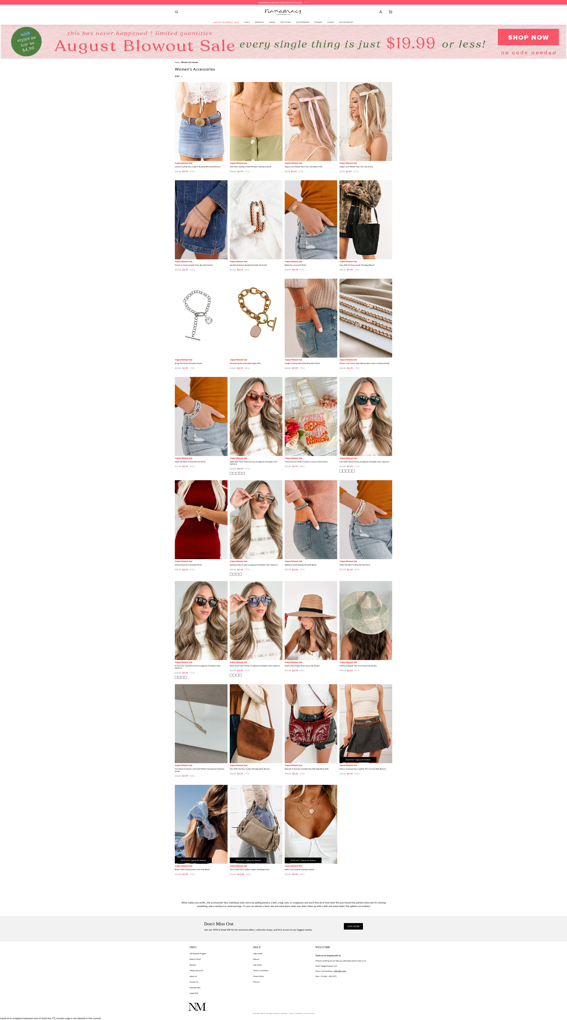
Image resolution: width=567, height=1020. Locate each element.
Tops (247, 22)
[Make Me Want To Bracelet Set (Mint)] (201, 416)
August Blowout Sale (226, 22)
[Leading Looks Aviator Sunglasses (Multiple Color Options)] (256, 519)
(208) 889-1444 (340, 971)
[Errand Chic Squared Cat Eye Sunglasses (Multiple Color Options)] (201, 620)
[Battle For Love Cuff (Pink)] (311, 219)
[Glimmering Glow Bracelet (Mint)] (201, 519)
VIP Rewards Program (198, 953)
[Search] (176, 12)
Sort (177, 76)
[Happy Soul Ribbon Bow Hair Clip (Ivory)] (365, 121)
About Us (193, 976)
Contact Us (194, 982)
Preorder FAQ (195, 988)
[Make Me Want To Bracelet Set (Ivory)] (365, 519)
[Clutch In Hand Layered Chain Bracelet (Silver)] (201, 219)
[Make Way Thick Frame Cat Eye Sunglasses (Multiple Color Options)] (256, 416)
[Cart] (389, 12)
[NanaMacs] (283, 12)
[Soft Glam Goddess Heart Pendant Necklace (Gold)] (256, 121)
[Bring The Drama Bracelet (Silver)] (201, 318)
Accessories (346, 22)
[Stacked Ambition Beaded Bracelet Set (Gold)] (256, 219)
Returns (256, 959)
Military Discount (196, 970)
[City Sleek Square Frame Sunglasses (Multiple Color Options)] (365, 416)
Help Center (258, 953)
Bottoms (286, 22)
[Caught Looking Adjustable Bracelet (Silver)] (311, 318)
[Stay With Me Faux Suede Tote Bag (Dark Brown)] (256, 723)
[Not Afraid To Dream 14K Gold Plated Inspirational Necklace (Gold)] (201, 723)
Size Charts (257, 965)
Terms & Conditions (261, 970)
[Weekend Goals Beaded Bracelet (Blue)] (311, 519)
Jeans (272, 22)
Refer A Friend (195, 959)
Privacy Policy (258, 976)
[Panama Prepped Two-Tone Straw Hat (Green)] (365, 620)
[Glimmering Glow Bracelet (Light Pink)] (256, 318)
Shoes (331, 22)
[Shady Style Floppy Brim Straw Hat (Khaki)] (311, 620)
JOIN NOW (353, 926)
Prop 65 (256, 982)
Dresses (259, 22)
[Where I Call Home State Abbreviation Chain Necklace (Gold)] (365, 318)
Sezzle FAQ (194, 993)
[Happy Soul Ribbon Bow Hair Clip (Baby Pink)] (311, 121)
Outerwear (302, 22)
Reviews (193, 965)
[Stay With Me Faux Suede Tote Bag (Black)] (365, 219)
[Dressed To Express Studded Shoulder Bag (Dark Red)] (311, 723)
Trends (318, 22)
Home (177, 62)
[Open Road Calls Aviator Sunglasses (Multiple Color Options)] (256, 620)
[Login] (381, 12)
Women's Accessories (189, 62)
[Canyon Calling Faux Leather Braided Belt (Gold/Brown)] (201, 121)
